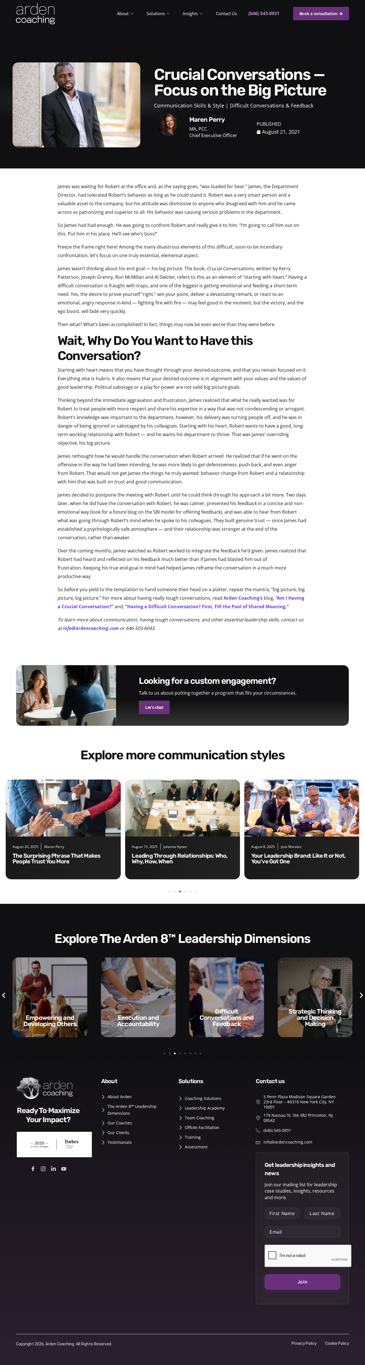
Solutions (156, 13)
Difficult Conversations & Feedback (271, 105)
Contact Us (226, 13)
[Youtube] (64, 1168)
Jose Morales (171, 846)
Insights (190, 13)
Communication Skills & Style (189, 105)
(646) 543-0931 (263, 13)
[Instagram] (44, 1168)
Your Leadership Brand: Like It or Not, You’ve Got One (179, 858)
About (123, 13)
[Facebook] (34, 1168)
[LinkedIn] (54, 1168)
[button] (170, 891)
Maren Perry (287, 846)
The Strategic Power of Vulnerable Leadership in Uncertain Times (295, 858)
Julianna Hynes (56, 846)
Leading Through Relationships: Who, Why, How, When (60, 858)
